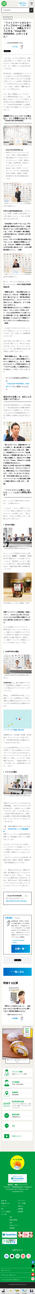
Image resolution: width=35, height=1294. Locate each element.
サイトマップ (5, 1270)
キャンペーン (22, 1200)
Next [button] (29, 1035)
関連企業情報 (13, 1220)
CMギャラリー (13, 1225)
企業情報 (20, 1209)
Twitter (15, 942)
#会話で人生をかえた (12, 1014)
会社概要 (20, 1211)
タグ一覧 (3, 1214)
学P (2, 1209)
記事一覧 (3, 1200)
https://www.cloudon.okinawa (16, 901)
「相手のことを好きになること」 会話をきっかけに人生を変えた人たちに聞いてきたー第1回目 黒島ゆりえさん (16, 1008)
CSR (10, 1222)
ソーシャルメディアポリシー (10, 1280)
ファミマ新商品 (5, 1211)
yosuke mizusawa (18, 940)
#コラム (21, 43)
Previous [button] (25, 1035)
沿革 (10, 1217)
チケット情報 (22, 1203)
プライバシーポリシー (8, 1275)
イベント (3, 1206)
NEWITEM (27, 1030)
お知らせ (20, 1206)
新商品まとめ (5, 1203)
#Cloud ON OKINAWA (12, 43)
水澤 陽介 (9, 918)
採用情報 (12, 1228)
